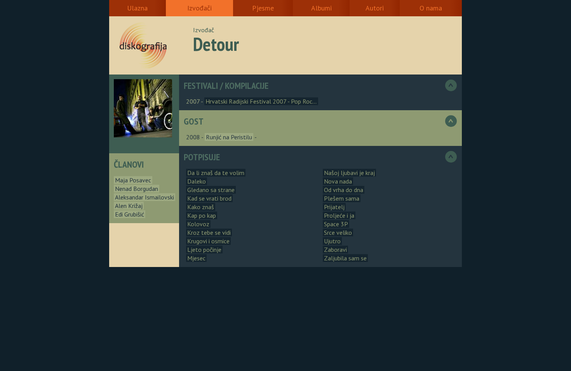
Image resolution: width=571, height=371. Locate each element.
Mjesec (196, 258)
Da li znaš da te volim (215, 173)
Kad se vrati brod (209, 198)
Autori (375, 7)
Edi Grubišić (129, 214)
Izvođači (199, 7)
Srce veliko (338, 232)
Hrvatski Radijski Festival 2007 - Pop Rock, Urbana (270, 101)
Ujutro (332, 241)
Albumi (321, 7)
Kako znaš (200, 207)
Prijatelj (334, 207)
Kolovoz (198, 224)
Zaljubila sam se (345, 258)
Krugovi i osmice (208, 241)
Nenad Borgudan (136, 188)
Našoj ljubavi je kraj (349, 173)
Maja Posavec (133, 180)
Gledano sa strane (211, 190)
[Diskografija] (154, 45)
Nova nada (338, 181)
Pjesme (263, 7)
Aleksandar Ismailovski (144, 197)
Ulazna (137, 7)
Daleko (196, 181)
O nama (431, 7)
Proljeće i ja (339, 215)
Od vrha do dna (343, 190)
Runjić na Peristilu (229, 137)
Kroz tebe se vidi (209, 232)
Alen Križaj (129, 206)
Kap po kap (201, 215)
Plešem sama (341, 198)
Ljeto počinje (204, 249)
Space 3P (336, 224)
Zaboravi (335, 249)
